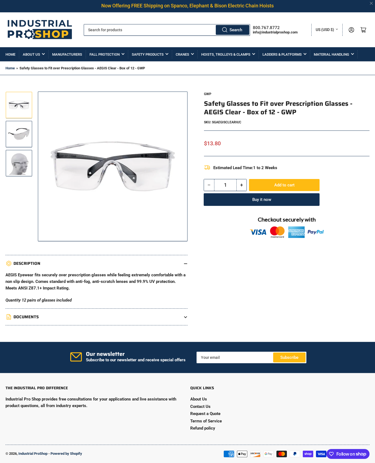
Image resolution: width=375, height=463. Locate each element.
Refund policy (202, 428)
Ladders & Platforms (282, 54)
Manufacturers (67, 54)
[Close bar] (371, 3)
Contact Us (200, 406)
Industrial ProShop (32, 453)
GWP (207, 94)
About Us (31, 54)
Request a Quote (205, 413)
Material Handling (331, 54)
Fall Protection (104, 54)
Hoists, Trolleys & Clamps (225, 54)
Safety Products (148, 54)
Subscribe (289, 357)
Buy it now (261, 199)
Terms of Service (206, 421)
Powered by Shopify (66, 453)
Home (10, 54)
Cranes (182, 54)
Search (236, 29)
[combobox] (167, 30)
